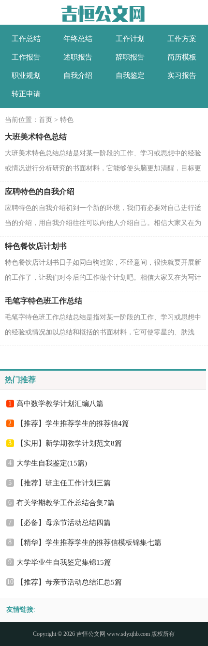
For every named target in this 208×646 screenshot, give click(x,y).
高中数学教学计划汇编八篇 (60, 403)
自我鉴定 (130, 75)
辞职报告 (130, 57)
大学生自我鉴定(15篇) (51, 463)
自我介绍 (77, 75)
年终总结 (77, 39)
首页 (45, 119)
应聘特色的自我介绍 (39, 191)
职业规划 (26, 75)
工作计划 (130, 39)
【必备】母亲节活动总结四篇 (63, 522)
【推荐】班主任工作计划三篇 (63, 483)
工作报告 (26, 57)
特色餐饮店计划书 (36, 246)
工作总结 (26, 39)
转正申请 (26, 94)
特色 (67, 119)
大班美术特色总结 (36, 137)
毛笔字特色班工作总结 (43, 301)
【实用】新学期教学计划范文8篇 (69, 443)
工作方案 (181, 39)
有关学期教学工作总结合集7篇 (65, 503)
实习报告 (181, 75)
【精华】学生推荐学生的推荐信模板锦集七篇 (89, 542)
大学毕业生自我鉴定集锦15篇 (63, 562)
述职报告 (77, 57)
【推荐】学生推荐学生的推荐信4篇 (72, 423)
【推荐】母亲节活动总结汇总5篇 (69, 582)
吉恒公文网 (90, 634)
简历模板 (181, 57)
